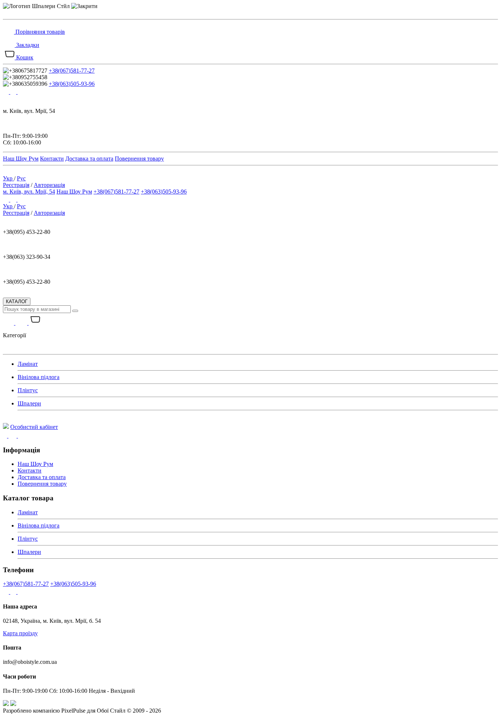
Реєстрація (16, 185)
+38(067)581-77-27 (72, 70)
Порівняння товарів (40, 32)
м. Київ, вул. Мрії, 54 (29, 191)
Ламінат (28, 364)
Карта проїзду (20, 633)
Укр (8, 178)
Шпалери (29, 403)
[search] (75, 311)
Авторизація (49, 185)
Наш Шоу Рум (21, 158)
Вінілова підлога (38, 377)
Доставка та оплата (89, 158)
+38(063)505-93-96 (72, 84)
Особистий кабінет (34, 427)
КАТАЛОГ (17, 301)
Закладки (27, 45)
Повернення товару (139, 158)
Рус (21, 178)
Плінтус (28, 390)
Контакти (52, 158)
